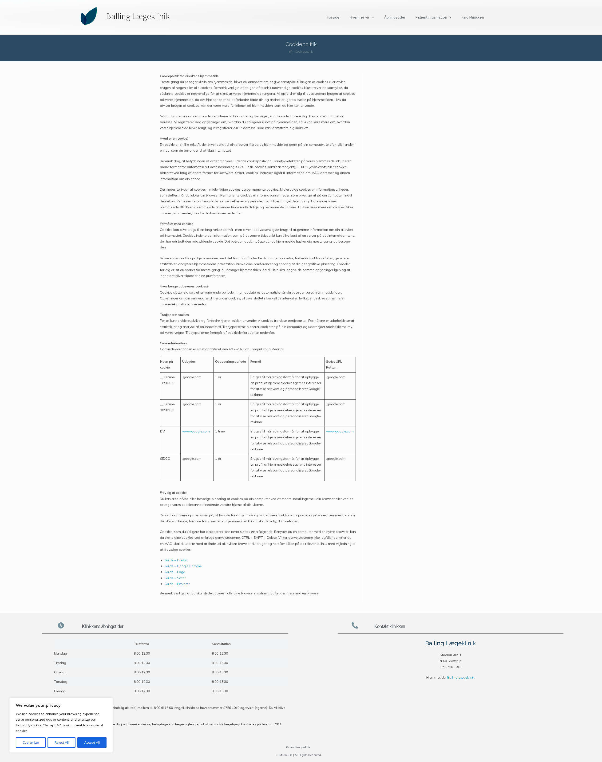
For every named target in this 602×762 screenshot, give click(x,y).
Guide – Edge (175, 572)
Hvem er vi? (359, 17)
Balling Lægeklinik (461, 677)
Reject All (62, 742)
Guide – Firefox (176, 560)
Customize (31, 742)
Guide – (170, 578)
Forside (333, 17)
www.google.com (196, 431)
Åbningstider (394, 17)
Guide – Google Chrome (183, 566)
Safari (181, 578)
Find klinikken (472, 17)
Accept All (92, 742)
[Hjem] (290, 51)
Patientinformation (431, 17)
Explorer (183, 584)
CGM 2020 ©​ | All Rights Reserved (298, 755)
